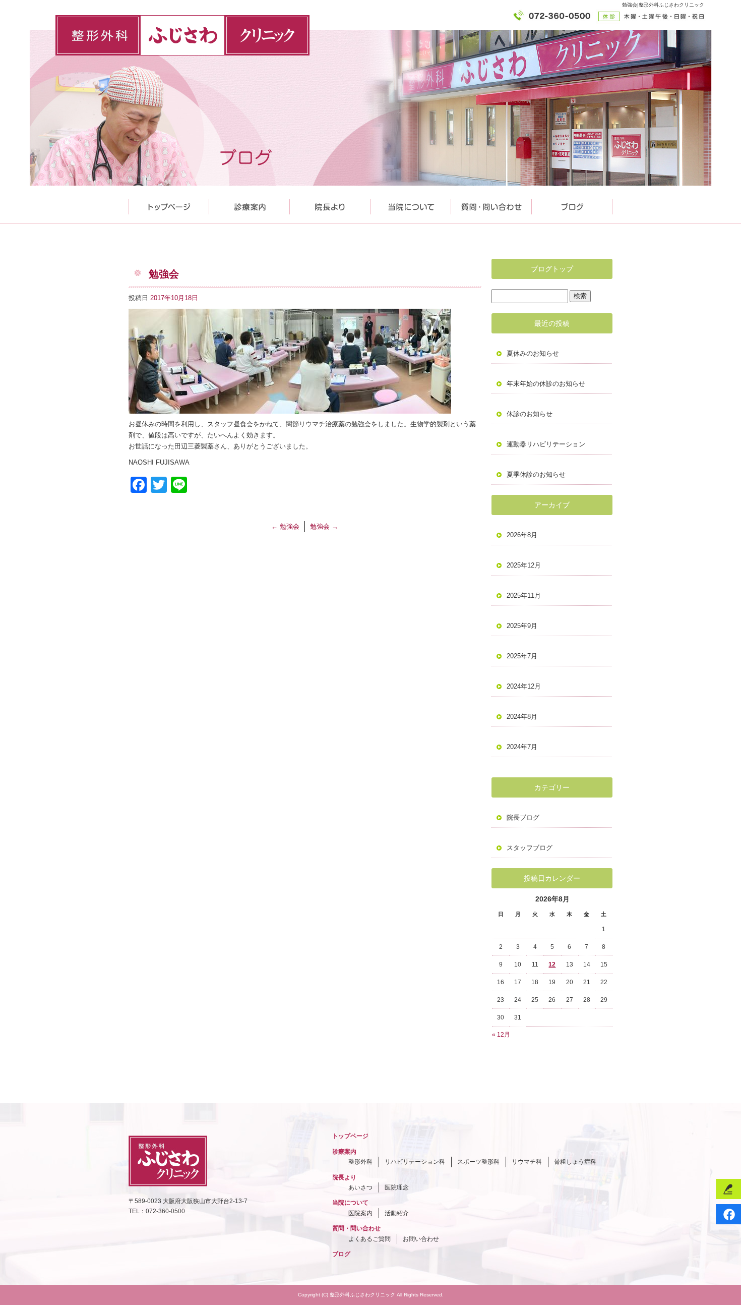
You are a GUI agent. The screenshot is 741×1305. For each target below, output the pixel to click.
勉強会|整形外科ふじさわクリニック (663, 5)
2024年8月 (522, 716)
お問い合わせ (421, 1238)
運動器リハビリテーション (546, 444)
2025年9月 (522, 626)
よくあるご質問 (369, 1238)
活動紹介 (397, 1213)
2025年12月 (524, 565)
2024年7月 (522, 747)
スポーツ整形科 (478, 1161)
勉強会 (285, 526)
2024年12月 (524, 686)
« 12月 (501, 1034)
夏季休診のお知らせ (536, 474)
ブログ (341, 1254)
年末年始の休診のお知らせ (546, 383)
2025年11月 (524, 595)
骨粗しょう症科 (575, 1161)
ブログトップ (552, 269)
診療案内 (249, 204)
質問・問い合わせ (491, 204)
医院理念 (397, 1187)
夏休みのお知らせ (533, 353)
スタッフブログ (529, 848)
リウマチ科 (527, 1161)
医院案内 (360, 1213)
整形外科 (360, 1161)
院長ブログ (523, 817)
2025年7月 (522, 656)
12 (551, 964)
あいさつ (360, 1187)
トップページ (169, 204)
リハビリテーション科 (415, 1161)
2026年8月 (522, 535)
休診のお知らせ (529, 414)
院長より (330, 204)
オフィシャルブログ (572, 204)
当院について (411, 204)
